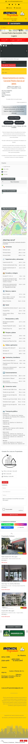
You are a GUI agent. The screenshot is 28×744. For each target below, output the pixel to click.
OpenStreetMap (19, 234)
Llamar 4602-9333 (19, 122)
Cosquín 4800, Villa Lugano (8, 611)
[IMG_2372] (14, 52)
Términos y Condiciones (8, 742)
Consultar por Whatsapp (14, 118)
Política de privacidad (20, 742)
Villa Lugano (12, 40)
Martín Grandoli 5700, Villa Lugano (9, 557)
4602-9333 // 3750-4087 (12, 471)
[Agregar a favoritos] (3, 46)
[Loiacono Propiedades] (14, 14)
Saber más (5, 482)
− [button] (3, 214)
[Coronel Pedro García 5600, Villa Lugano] (14, 220)
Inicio (2, 40)
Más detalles (4, 560)
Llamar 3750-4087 (8, 122)
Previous (1, 51)
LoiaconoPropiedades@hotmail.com (15, 1)
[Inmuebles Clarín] (14, 633)
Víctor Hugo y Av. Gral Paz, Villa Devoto (11, 584)
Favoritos (10, 8)
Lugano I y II (19, 40)
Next (26, 51)
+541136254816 (15, 23)
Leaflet (14, 234)
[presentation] (1, 631)
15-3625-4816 (8, 474)
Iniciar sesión (18, 8)
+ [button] (3, 212)
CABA (6, 40)
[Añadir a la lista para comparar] (1, 46)
